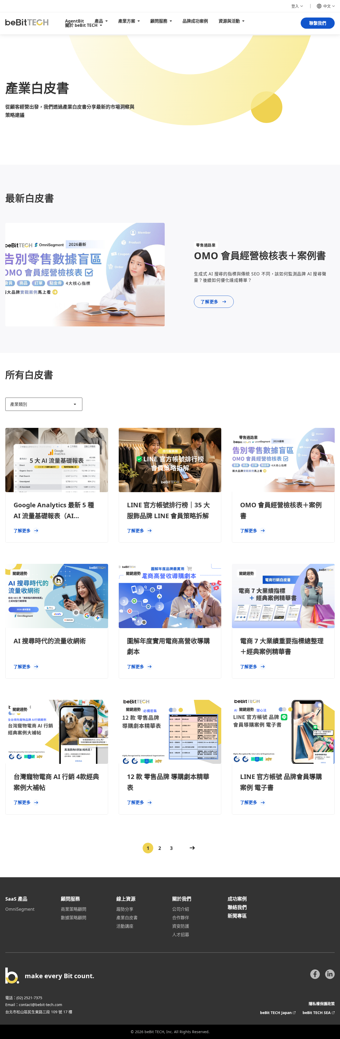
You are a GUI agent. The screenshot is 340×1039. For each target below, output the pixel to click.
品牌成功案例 (195, 21)
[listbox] (43, 404)
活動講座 (124, 926)
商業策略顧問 (73, 909)
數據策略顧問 (73, 918)
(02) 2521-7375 (29, 997)
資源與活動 (229, 21)
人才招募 (180, 935)
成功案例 (237, 899)
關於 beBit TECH (81, 25)
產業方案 (126, 21)
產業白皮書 (127, 918)
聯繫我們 (317, 23)
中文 (327, 5)
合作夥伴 (180, 918)
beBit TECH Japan (276, 1012)
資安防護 (180, 926)
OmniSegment (20, 909)
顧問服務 (158, 21)
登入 (295, 5)
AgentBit (74, 21)
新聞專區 (237, 916)
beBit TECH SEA (317, 1012)
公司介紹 (180, 909)
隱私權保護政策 (322, 1003)
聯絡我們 (237, 907)
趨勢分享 (124, 909)
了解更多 (209, 302)
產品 (99, 21)
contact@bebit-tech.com (40, 1004)
